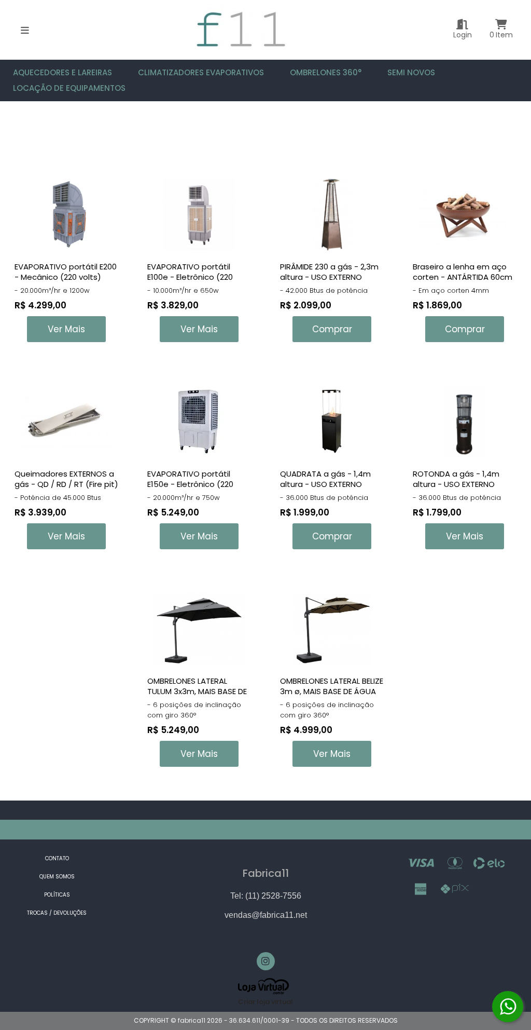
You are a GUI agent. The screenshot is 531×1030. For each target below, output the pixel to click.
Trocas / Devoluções (57, 913)
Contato (57, 858)
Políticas (57, 895)
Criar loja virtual (265, 1002)
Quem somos (57, 876)
